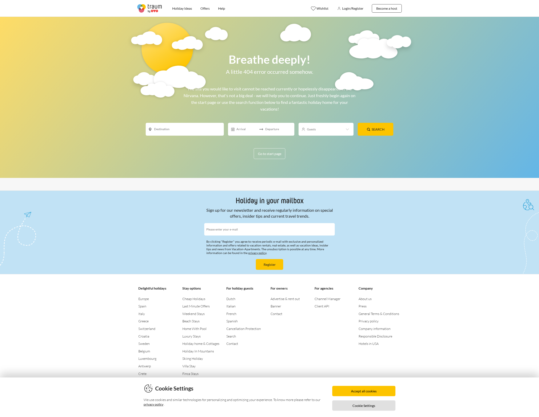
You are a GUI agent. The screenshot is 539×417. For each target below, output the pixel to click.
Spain (142, 306)
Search (378, 129)
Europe (143, 299)
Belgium (144, 351)
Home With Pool (194, 329)
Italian (231, 306)
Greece (143, 321)
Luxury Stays (191, 336)
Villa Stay (189, 366)
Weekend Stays (193, 314)
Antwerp (144, 366)
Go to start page (269, 154)
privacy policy (257, 253)
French (231, 314)
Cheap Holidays (193, 299)
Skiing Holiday (192, 358)
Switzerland (146, 329)
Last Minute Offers (196, 306)
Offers (205, 8)
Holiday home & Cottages (200, 344)
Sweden (144, 344)
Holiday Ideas (182, 8)
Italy (141, 314)
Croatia (143, 336)
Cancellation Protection (243, 329)
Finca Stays (190, 374)
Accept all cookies (364, 391)
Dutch (230, 299)
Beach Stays (191, 321)
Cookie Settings (363, 406)
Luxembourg (147, 358)
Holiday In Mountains (198, 351)
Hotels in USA (369, 344)
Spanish (232, 321)
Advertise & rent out (285, 299)
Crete (142, 374)
